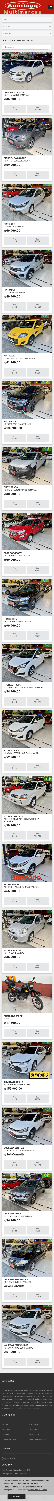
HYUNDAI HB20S (23, 685)
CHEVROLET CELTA (16, 93)
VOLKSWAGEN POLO (18, 1214)
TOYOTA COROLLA (17, 1083)
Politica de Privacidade (38, 1440)
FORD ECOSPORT (17, 554)
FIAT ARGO (14, 225)
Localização (33, 1429)
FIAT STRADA (20, 488)
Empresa (6, 1429)
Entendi (16, 1496)
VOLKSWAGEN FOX (20, 1149)
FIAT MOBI (15, 291)
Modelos (7, 33)
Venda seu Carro (9, 1440)
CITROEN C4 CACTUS (17, 159)
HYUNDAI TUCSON (21, 818)
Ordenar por (9, 47)
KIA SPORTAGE (21, 885)
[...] (42, 1408)
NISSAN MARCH (14, 951)
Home (5, 1424)
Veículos (6, 1435)
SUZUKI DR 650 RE (13, 1017)
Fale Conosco (34, 1435)
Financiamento (35, 1424)
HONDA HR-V (18, 620)
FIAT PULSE (17, 422)
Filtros (6, 20)
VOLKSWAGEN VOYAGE (18, 1346)
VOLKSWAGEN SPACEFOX (17, 1280)
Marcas (6, 26)
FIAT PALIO (20, 356)
